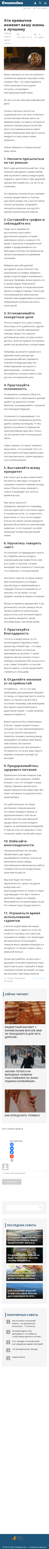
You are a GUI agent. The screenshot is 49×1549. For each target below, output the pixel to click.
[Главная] (12, 3)
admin (41, 37)
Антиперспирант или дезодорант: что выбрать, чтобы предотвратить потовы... (27, 1334)
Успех (10, 978)
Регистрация (41, 8)
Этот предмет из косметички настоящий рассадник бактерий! (27, 1342)
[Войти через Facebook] (12, 1152)
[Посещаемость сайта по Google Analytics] (18, 1539)
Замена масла (18, 1357)
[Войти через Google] (12, 1160)
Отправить (12, 1182)
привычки (19, 978)
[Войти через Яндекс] (12, 1156)
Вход (28, 8)
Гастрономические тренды (25, 1349)
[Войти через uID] (12, 1144)
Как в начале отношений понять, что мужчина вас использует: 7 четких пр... (24, 1323)
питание (8, 981)
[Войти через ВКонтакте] (12, 1148)
